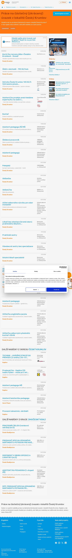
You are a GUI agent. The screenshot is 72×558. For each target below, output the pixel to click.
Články (4, 523)
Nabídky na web (42, 534)
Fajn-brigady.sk (59, 538)
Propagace (23, 531)
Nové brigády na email (62, 13)
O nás (39, 526)
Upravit (35, 289)
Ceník (21, 526)
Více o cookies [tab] (57, 271)
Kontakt (40, 523)
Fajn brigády (58, 525)
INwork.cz (57, 529)
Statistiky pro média (43, 531)
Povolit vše (56, 289)
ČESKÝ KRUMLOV (37, 349)
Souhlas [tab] (15, 271)
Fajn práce (58, 534)
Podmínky (40, 529)
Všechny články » (54, 74)
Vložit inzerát (23, 523)
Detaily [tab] (36, 271)
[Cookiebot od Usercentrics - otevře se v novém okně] (60, 267)
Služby (21, 529)
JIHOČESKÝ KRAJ (37, 419)
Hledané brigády (6, 526)
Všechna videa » (54, 99)
